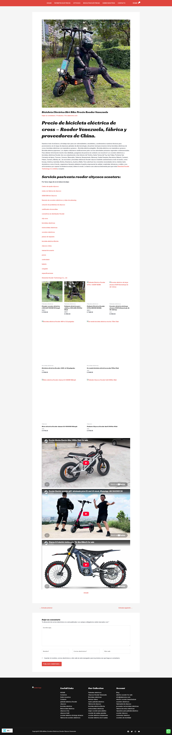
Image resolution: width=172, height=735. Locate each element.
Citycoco (76, 3)
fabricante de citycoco (123, 704)
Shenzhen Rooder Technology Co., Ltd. (54, 278)
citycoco (63, 704)
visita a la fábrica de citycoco (51, 191)
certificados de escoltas (50, 209)
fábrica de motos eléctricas (125, 708)
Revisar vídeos (93, 699)
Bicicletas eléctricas (91, 3)
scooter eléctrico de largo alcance (71, 715)
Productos (60, 115)
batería (44, 264)
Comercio (63, 695)
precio (44, 255)
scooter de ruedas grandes (97, 713)
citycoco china (47, 246)
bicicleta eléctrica (66, 706)
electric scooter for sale (124, 695)
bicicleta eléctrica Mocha (50, 241)
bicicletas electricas (48, 223)
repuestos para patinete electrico (127, 711)
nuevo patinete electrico (96, 702)
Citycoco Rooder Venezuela (97, 695)
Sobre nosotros (109, 3)
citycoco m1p (64, 711)
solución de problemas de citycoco (53, 205)
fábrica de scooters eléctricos (70, 718)
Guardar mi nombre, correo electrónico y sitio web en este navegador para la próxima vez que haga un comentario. (82, 658)
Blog (117, 692)
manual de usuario (48, 250)
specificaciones (48, 273)
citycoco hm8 (64, 713)
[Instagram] (135, 731)
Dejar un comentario (48, 115)
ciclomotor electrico (123, 715)
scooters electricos (48, 232)
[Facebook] (128, 731)
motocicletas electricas (49, 227)
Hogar (49, 3)
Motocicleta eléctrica (67, 708)
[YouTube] (139, 731)
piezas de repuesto (48, 237)
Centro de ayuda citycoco (50, 186)
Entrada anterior (46, 608)
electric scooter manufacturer (126, 699)
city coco (45, 218)
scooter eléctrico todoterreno (98, 715)
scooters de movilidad (123, 718)
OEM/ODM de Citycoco (49, 196)
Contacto (121, 3)
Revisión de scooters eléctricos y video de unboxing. (59, 200)
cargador (45, 269)
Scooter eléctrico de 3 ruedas (98, 718)
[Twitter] (132, 731)
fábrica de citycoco (94, 704)
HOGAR (86, 593)
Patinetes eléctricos (62, 3)
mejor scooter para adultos (97, 711)
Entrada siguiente (125, 608)
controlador (46, 259)
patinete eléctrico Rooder (68, 702)
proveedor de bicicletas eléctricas (127, 706)
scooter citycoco (122, 713)
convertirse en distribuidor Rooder (53, 214)
